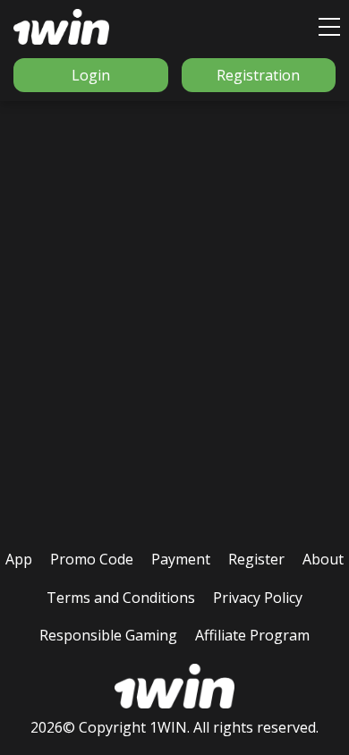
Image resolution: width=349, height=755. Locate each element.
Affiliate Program (252, 635)
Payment (180, 559)
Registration (258, 75)
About (323, 559)
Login (91, 75)
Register (256, 559)
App (18, 559)
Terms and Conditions (121, 597)
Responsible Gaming (108, 635)
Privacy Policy (257, 597)
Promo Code (91, 559)
